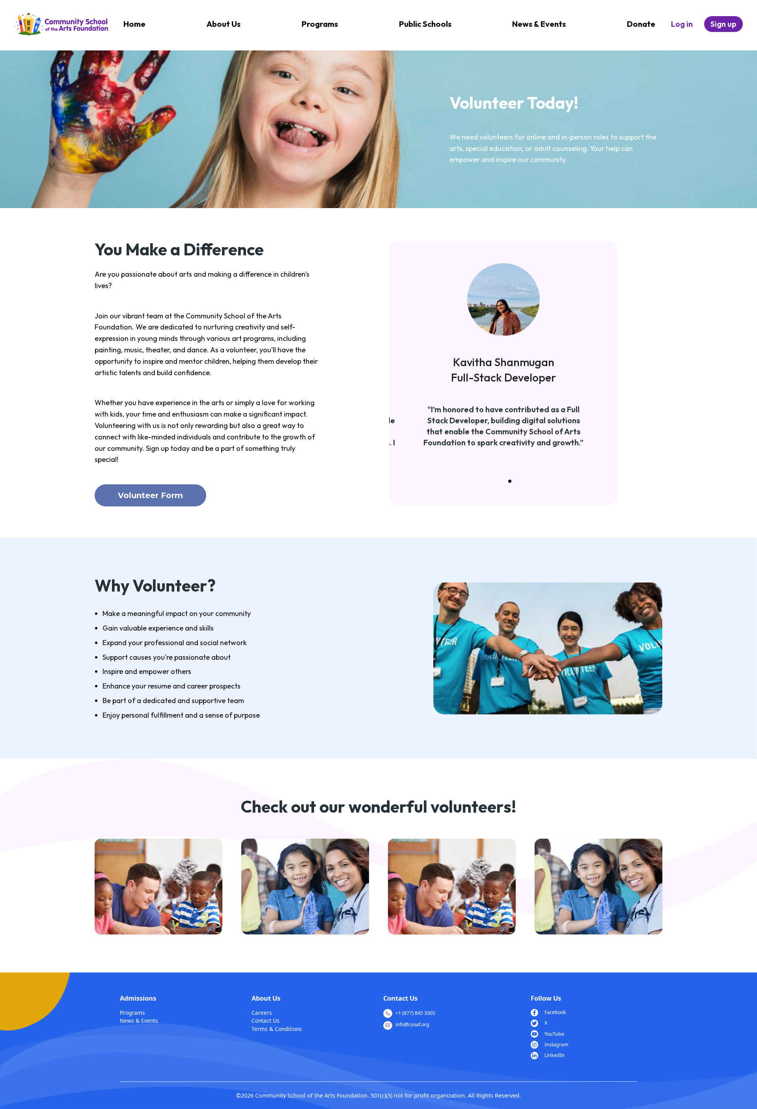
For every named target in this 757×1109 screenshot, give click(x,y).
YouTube (554, 1034)
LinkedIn (554, 1055)
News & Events (539, 24)
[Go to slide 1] (497, 481)
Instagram (556, 1044)
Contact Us (266, 1020)
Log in (682, 24)
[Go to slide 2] (503, 481)
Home (134, 24)
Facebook (555, 1012)
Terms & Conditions (277, 1029)
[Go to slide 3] (509, 481)
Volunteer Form (150, 495)
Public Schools (425, 24)
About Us (224, 24)
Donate (641, 24)
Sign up (723, 24)
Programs (320, 24)
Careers (262, 1012)
